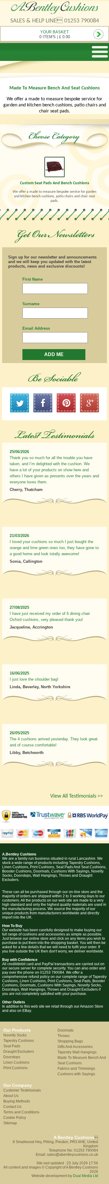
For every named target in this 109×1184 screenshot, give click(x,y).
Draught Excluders (18, 1051)
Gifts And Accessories (75, 1047)
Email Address (36, 328)
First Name (32, 279)
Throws (64, 1036)
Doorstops (11, 1057)
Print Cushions (15, 1068)
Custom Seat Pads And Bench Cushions (54, 183)
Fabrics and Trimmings (76, 1068)
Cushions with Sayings (76, 1074)
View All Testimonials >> (76, 796)
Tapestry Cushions (18, 1041)
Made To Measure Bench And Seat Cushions (82, 1060)
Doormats (66, 1030)
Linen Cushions (16, 1062)
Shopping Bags (70, 1041)
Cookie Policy (14, 1118)
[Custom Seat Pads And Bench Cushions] (54, 167)
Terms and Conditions (21, 1112)
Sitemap (10, 1123)
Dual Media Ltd (85, 1176)
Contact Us (12, 1107)
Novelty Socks (15, 1035)
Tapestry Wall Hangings (77, 1052)
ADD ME (54, 354)
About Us (10, 1096)
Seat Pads (11, 1046)
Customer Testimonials (22, 1090)
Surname (30, 304)
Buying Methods (16, 1101)
